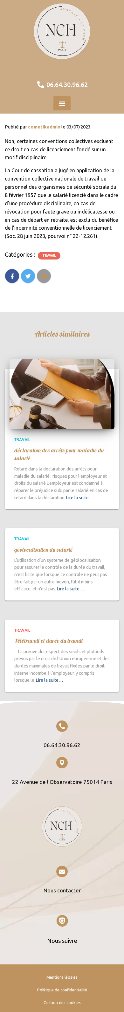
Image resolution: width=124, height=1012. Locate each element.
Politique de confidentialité (62, 990)
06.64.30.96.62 (62, 745)
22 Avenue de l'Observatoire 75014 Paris (62, 782)
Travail (49, 255)
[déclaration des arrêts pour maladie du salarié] (62, 393)
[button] (61, 103)
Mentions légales (62, 977)
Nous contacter (62, 890)
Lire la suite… (79, 497)
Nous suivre (62, 940)
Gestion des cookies (62, 1002)
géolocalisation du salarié (43, 549)
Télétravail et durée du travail (48, 640)
